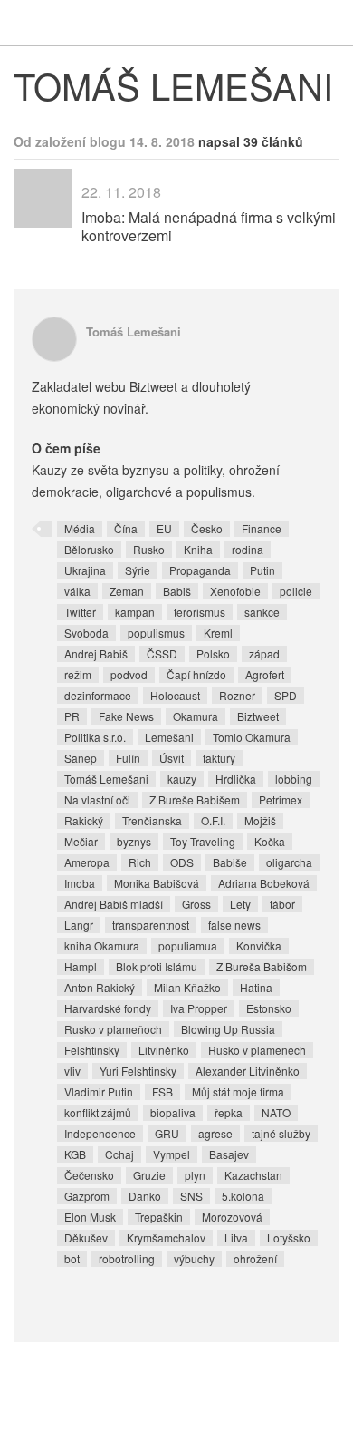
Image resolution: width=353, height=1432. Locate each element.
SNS (191, 1195)
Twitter (80, 611)
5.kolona (243, 1195)
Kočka (269, 841)
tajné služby (281, 1133)
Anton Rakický (99, 987)
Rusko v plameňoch (113, 1029)
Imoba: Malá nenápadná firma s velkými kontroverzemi (208, 226)
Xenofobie (235, 591)
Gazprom (87, 1195)
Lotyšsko (288, 1237)
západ (264, 653)
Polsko (213, 653)
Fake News (126, 716)
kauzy (181, 778)
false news (234, 924)
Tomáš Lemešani (133, 331)
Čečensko (89, 1175)
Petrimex (280, 799)
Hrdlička (235, 778)
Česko (207, 528)
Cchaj (119, 1154)
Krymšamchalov (166, 1237)
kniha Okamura (101, 945)
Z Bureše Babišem (194, 799)
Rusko (149, 549)
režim (77, 674)
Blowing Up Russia (228, 1029)
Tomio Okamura (252, 737)
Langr (78, 924)
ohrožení (255, 1258)
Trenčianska (152, 820)
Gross (196, 903)
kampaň (135, 611)
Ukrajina (85, 570)
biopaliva (173, 1112)
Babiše (230, 862)
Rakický (83, 820)
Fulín (128, 757)
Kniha (198, 549)
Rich (140, 862)
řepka (229, 1112)
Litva (236, 1237)
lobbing (293, 778)
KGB (75, 1154)
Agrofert (264, 674)
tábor (282, 903)
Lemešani (169, 737)
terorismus (199, 611)
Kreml (218, 632)
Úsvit (171, 757)
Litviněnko (163, 1049)
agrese (215, 1133)
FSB (162, 1091)
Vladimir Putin (98, 1091)
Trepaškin (159, 1216)
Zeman (127, 591)
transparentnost (150, 924)
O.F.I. (213, 820)
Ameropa (87, 862)
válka (77, 591)
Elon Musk (90, 1216)
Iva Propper (198, 1008)
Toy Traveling (202, 841)
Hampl (80, 966)
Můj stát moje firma (238, 1091)
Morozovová (232, 1216)
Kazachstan (253, 1175)
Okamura (195, 716)
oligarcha (289, 862)
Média (79, 528)
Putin (262, 570)
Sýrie (137, 570)
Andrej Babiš (96, 653)
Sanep (80, 757)
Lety (240, 903)
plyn (195, 1175)
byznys (134, 841)
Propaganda (200, 570)
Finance (261, 528)
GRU (167, 1133)
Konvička (258, 945)
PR (72, 716)
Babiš (177, 591)
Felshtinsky (91, 1049)
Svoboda (86, 632)
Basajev (229, 1154)
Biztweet (258, 716)
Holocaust (175, 695)
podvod (129, 674)
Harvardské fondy (107, 1008)
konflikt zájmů (97, 1112)
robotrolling (127, 1258)
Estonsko (268, 1008)
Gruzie (149, 1175)
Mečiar (81, 841)
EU (164, 528)
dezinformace (97, 695)
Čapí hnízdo (196, 674)
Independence (100, 1133)
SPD (285, 695)
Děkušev (86, 1237)
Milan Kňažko (187, 987)
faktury (219, 757)
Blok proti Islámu (156, 966)
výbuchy (194, 1258)
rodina (247, 549)
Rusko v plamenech (257, 1049)
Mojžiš (260, 820)
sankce (262, 611)
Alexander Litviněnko (248, 1070)
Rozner (237, 695)
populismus (156, 632)
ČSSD (162, 653)
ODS (182, 862)
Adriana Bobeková (264, 883)
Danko (145, 1195)
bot (72, 1258)
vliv (72, 1070)
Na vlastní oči (97, 799)
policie (296, 591)
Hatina (256, 987)
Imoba (79, 883)
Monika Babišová (156, 883)
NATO (276, 1112)
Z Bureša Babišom (261, 966)
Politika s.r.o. (95, 737)
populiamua (187, 945)
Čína (126, 528)
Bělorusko (89, 549)
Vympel (171, 1154)
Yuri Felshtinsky (138, 1070)
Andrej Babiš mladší (113, 903)
